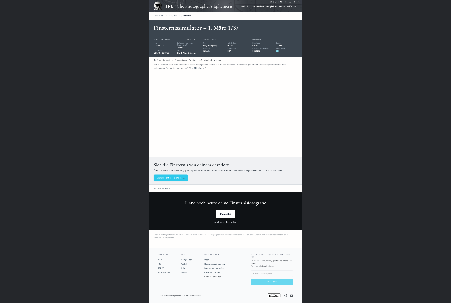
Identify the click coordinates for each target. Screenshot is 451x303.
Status (184, 272)
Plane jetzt (225, 214)
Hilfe (289, 6)
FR (285, 2)
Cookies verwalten (212, 276)
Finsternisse (258, 6)
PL (298, 2)
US (271, 2)
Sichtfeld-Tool (164, 272)
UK (276, 2)
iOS (249, 6)
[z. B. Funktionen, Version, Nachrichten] (295, 6)
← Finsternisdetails (162, 188)
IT (294, 2)
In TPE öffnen (198, 68)
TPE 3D (161, 268)
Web (243, 6)
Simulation (194, 39)
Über (206, 259)
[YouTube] (291, 295)
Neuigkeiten (271, 6)
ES (290, 2)
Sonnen (168, 15)
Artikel (282, 6)
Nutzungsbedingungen (214, 264)
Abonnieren (272, 282)
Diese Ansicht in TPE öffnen (169, 177)
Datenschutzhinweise (214, 268)
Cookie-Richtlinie (212, 272)
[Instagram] (285, 295)
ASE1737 (177, 15)
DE (281, 2)
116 (277, 51)
